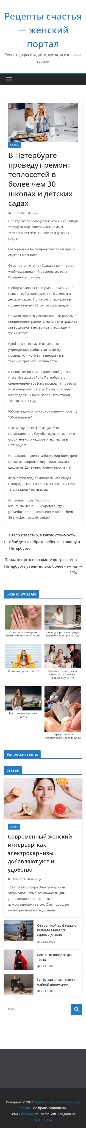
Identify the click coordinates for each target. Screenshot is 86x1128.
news (35, 213)
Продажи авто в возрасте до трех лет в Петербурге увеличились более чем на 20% (40, 566)
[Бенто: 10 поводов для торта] (18, 961)
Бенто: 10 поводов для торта (54, 957)
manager (37, 879)
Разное (14, 144)
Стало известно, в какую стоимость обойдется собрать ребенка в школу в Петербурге (44, 542)
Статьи (14, 826)
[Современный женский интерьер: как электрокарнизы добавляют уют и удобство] (43, 798)
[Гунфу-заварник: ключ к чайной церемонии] (18, 985)
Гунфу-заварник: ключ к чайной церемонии (56, 982)
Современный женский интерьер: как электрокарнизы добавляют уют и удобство (40, 853)
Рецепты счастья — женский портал (43, 30)
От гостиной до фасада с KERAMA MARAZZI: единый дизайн (56, 930)
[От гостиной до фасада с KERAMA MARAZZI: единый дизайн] (18, 933)
